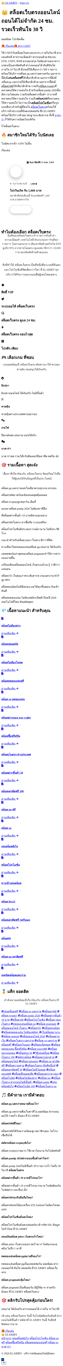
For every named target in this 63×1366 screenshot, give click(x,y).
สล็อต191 (35, 1028)
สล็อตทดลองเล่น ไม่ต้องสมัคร (21, 1032)
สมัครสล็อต (24, 1057)
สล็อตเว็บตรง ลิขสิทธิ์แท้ (41, 1065)
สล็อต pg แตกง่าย (31, 1011)
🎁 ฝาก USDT (22, 46)
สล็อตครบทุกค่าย (44, 1057)
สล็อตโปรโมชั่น (36, 1019)
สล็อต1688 (50, 1011)
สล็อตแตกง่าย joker (47, 1073)
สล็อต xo (53, 1342)
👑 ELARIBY (9, 2)
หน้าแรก (6, 1338)
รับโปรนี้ (22, 209)
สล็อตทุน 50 (25, 1053)
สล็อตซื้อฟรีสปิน (14, 1342)
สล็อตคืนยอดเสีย (23, 1073)
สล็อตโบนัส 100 (26, 1086)
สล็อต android (11, 1036)
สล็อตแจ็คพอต (41, 1044)
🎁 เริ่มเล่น (7, 46)
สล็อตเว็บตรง (38, 107)
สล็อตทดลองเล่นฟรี (36, 1342)
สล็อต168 (18, 1019)
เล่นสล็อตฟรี (11, 1011)
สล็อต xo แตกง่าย (47, 1040)
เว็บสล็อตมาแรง (50, 1032)
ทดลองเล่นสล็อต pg (24, 1024)
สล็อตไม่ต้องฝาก (27, 1078)
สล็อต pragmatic (47, 1024)
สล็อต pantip (42, 1082)
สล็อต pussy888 (38, 1048)
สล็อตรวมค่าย (16, 1065)
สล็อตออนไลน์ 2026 (33, 1036)
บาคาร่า (6, 1346)
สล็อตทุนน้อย (52, 1028)
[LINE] (2, 1359)
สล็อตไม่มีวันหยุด (35, 1069)
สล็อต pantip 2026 (30, 1015)
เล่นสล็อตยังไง (20, 1338)
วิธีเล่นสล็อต (42, 1053)
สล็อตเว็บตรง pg (47, 1086)
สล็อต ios (45, 1078)
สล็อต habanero (29, 1061)
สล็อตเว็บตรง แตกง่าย (21, 1040)
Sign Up (24, 2)
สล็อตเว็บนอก (22, 1044)
